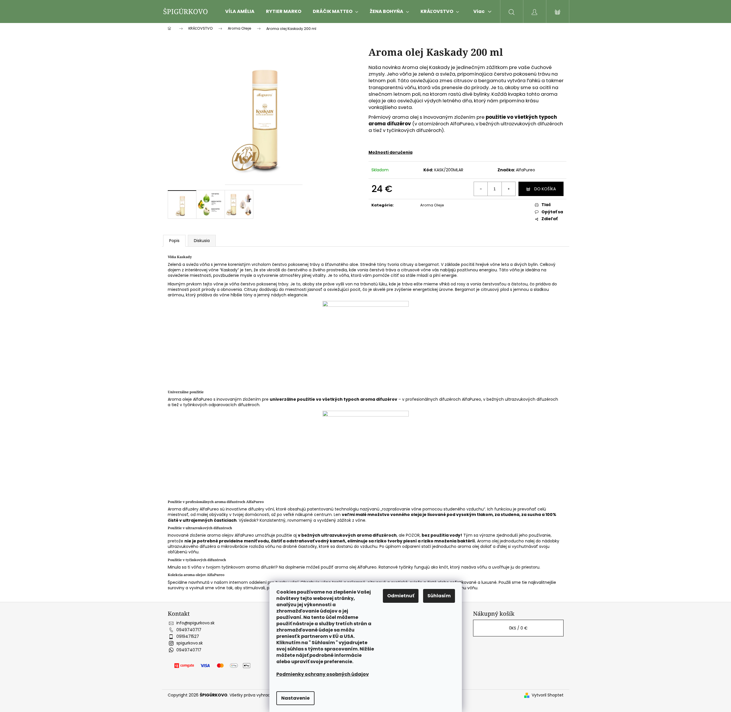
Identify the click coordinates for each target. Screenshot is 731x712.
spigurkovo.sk (189, 643)
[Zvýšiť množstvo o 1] (508, 189)
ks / (518, 628)
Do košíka (545, 189)
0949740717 (188, 630)
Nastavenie (295, 698)
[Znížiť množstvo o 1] (481, 189)
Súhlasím (439, 595)
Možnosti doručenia (390, 152)
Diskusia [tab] (202, 240)
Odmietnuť (400, 595)
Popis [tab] (174, 240)
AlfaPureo (525, 170)
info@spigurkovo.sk (195, 623)
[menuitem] (239, 11)
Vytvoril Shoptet (548, 695)
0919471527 (187, 636)
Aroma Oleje (432, 205)
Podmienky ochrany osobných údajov (322, 674)
